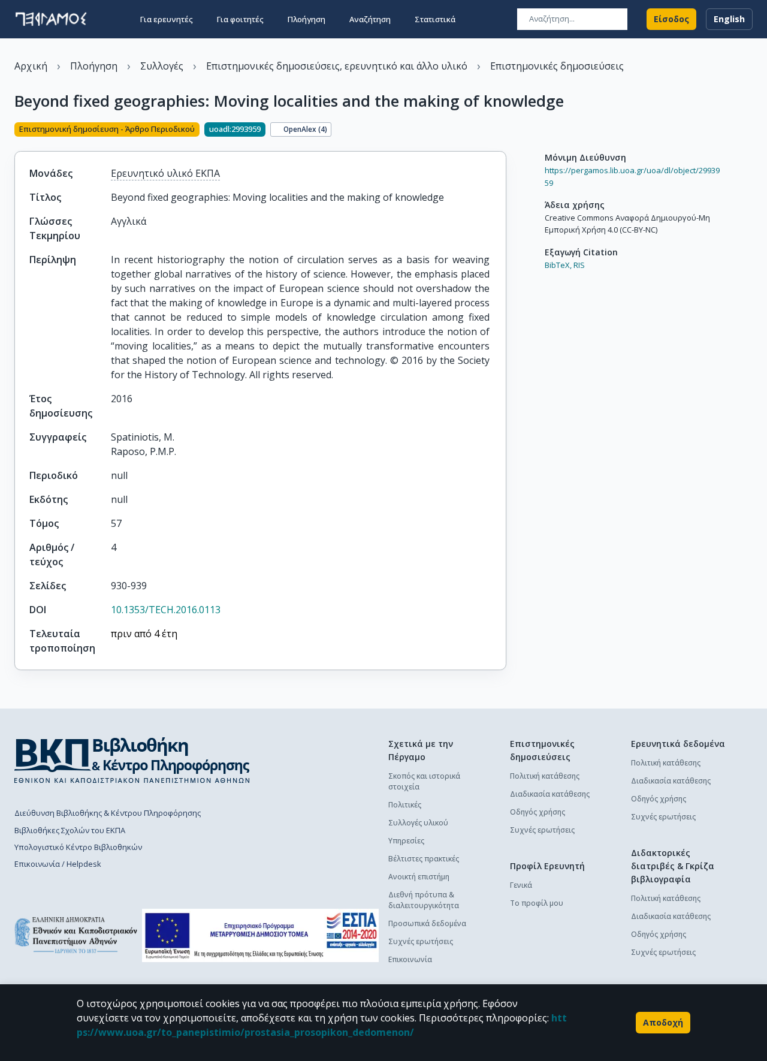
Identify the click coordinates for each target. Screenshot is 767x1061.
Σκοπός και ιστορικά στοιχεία (424, 781)
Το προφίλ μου (536, 903)
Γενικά (521, 885)
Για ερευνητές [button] (166, 19)
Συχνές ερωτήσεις (420, 941)
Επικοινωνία (410, 959)
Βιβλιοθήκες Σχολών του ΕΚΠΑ (69, 830)
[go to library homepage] (132, 760)
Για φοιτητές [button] (240, 19)
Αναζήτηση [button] (370, 19)
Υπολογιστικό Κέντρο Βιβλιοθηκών (78, 847)
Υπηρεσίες (406, 841)
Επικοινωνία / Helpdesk (57, 863)
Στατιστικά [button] (435, 19)
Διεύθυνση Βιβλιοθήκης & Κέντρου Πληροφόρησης (107, 812)
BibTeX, (558, 265)
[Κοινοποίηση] (501, 130)
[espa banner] (260, 935)
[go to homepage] (50, 19)
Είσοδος (671, 19)
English (729, 19)
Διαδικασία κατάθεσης (550, 794)
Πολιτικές (404, 805)
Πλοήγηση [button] (306, 19)
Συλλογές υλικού (418, 823)
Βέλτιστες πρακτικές (423, 859)
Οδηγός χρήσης (537, 812)
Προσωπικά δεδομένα (427, 923)
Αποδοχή (663, 1022)
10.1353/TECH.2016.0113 (166, 609)
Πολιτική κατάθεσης (544, 776)
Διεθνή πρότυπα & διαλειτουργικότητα (423, 900)
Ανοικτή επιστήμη (418, 877)
